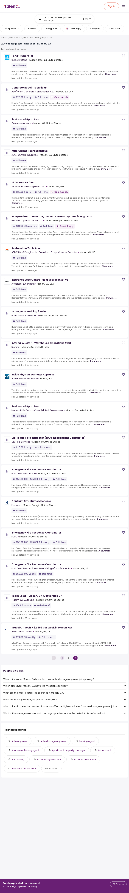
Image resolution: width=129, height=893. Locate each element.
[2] (75, 658)
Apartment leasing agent (25, 750)
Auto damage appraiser (53, 741)
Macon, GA (21, 37)
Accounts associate (85, 759)
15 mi (85, 19)
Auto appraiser (19, 741)
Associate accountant (23, 768)
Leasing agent (87, 741)
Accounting (17, 759)
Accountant (104, 750)
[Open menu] (123, 6)
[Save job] (123, 55)
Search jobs (7, 37)
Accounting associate (49, 759)
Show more (110, 74)
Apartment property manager (68, 750)
